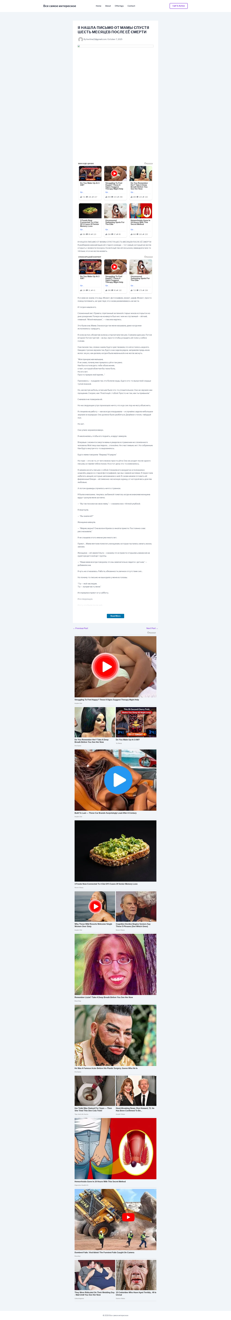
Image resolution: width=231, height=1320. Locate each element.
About (108, 6)
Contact (131, 6)
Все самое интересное (59, 6)
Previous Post (80, 628)
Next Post (152, 628)
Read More (115, 616)
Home (98, 6)
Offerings (119, 6)
